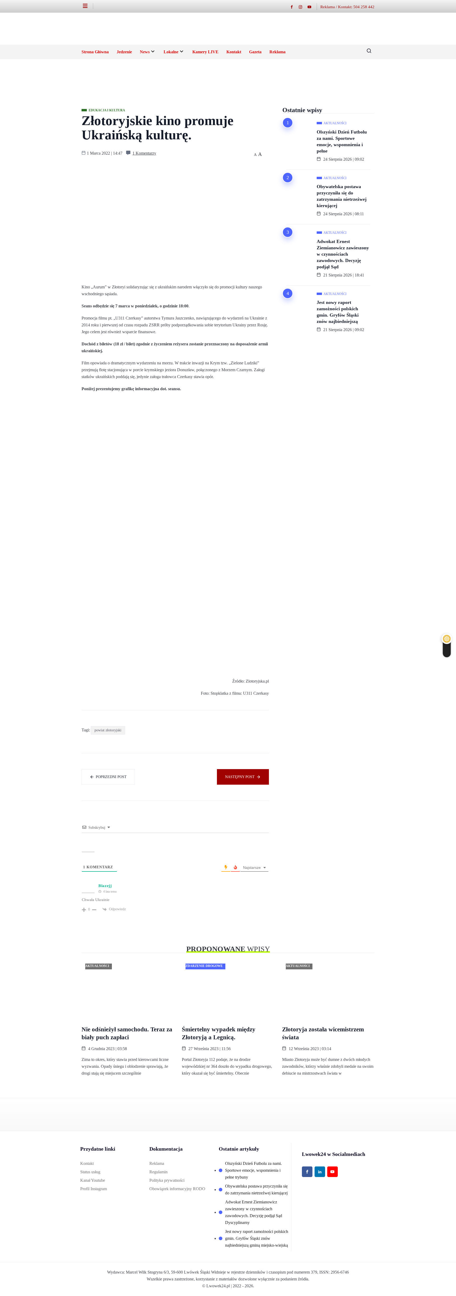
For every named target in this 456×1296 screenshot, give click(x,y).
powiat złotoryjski (107, 730)
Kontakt (233, 52)
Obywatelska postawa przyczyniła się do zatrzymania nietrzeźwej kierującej (342, 196)
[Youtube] (312, 7)
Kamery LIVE (205, 52)
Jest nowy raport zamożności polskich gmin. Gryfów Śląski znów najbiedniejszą (338, 312)
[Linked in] (320, 1171)
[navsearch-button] (367, 52)
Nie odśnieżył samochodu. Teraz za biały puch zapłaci (127, 1033)
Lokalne (171, 52)
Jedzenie (124, 52)
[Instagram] (303, 7)
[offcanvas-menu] (88, 6)
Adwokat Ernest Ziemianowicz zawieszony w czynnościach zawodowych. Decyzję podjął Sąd (343, 254)
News (145, 52)
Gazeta (255, 52)
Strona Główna (95, 52)
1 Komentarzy (144, 153)
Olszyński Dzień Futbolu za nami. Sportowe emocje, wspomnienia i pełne (342, 141)
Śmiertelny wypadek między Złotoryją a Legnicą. (218, 1033)
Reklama (277, 52)
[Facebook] (294, 7)
